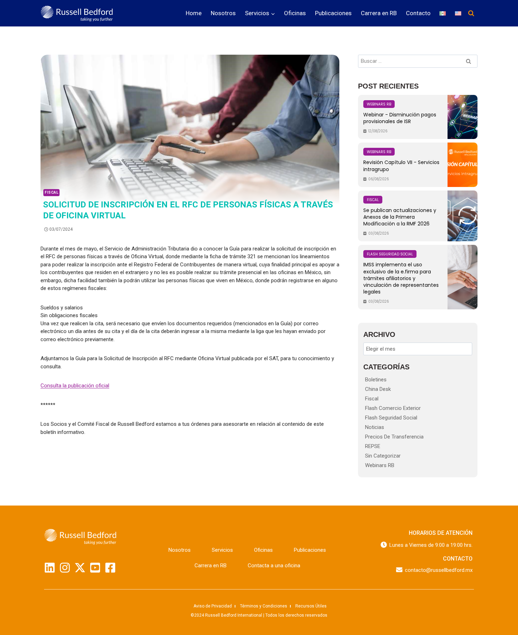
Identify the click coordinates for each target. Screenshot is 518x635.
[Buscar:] (417, 61)
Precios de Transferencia (394, 437)
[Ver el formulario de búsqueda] (471, 13)
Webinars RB (379, 465)
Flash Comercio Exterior (393, 408)
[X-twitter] (80, 567)
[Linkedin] (49, 567)
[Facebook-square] (110, 567)
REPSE (372, 446)
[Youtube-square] (95, 567)
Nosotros (223, 13)
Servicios (222, 550)
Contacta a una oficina (274, 565)
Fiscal (51, 192)
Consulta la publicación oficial (75, 385)
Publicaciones (333, 13)
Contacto (418, 13)
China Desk (378, 389)
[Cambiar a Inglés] (458, 13)
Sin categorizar (383, 456)
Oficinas (295, 13)
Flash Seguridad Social (391, 418)
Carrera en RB (379, 13)
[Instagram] (64, 567)
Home (194, 13)
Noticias (374, 427)
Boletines (376, 379)
